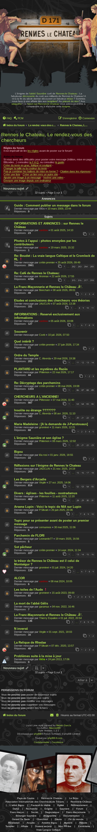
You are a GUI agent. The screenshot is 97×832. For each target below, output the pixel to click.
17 (87, 472)
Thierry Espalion (48, 618)
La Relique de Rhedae (30, 642)
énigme (66, 106)
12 (82, 362)
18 (92, 472)
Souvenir (20, 331)
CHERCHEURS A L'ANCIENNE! (36, 396)
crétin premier (47, 262)
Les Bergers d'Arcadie (30, 479)
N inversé (21, 628)
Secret (34, 812)
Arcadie (31, 822)
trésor (70, 98)
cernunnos (45, 527)
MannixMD (55, 728)
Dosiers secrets (43, 826)
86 (78, 390)
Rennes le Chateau (66, 93)
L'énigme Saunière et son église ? (39, 438)
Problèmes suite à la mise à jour (37, 656)
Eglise (60, 805)
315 (73, 280)
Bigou (18, 451)
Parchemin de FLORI (29, 535)
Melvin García (63, 725)
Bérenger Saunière (26, 815)
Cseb (42, 334)
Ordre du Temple (26, 355)
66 (92, 403)
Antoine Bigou (49, 822)
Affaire (24, 826)
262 (73, 266)
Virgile (42, 482)
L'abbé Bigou (17, 805)
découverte (29, 96)
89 (92, 390)
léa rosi (43, 454)
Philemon (44, 372)
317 (86, 280)
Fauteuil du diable (41, 805)
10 (87, 307)
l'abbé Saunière (37, 93)
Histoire (83, 822)
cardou (43, 230)
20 (78, 417)
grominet (44, 427)
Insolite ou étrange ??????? (35, 410)
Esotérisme (84, 826)
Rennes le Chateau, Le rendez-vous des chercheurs (46, 137)
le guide (59, 162)
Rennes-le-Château (81, 801)
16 (82, 472)
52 (78, 486)
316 (79, 280)
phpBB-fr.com (55, 738)
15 (78, 472)
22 (87, 417)
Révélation (14, 822)
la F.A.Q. (34, 162)
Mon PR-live (64, 826)
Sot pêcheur (23, 547)
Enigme (48, 808)
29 (82, 500)
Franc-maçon (17, 812)
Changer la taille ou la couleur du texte (25, 168)
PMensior (44, 399)
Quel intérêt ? (24, 341)
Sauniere (64, 808)
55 (92, 486)
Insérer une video (53, 177)
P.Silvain (43, 509)
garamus (44, 606)
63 (78, 403)
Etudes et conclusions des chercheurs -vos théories (52, 300)
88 (87, 390)
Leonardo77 (46, 538)
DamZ (16, 808)
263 (79, 266)
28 (78, 500)
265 (92, 266)
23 (92, 417)
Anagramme (50, 815)
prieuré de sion (71, 101)
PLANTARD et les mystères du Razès (41, 369)
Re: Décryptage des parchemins (37, 383)
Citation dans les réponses (75, 171)
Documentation (71, 815)
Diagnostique (52, 812)
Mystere (68, 822)
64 (82, 403)
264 (86, 266)
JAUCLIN (44, 303)
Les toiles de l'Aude (28, 589)
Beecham (44, 290)
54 (87, 486)
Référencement (79, 805)
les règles (33, 150)
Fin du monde (76, 819)
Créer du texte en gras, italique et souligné (28, 165)
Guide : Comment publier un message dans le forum (52, 205)
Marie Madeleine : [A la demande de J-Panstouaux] (51, 424)
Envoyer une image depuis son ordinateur (27, 180)
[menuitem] (7, 118)
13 (87, 362)
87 (82, 390)
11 (92, 307)
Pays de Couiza (25, 798)
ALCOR (19, 578)
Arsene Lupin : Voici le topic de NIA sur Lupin (47, 506)
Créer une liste (12, 174)
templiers (52, 101)
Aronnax (44, 276)
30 (87, 500)
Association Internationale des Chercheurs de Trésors (34, 801)
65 (87, 403)
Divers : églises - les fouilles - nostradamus (45, 493)
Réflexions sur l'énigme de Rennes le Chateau (47, 465)
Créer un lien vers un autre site (40, 174)
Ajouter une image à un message (22, 177)
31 (92, 500)
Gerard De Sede (21, 819)
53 (82, 486)
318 (92, 280)
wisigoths (16, 104)
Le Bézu (73, 798)
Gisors (58, 819)
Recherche (32, 808)
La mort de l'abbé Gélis (31, 603)
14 (92, 362)
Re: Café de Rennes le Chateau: (37, 273)
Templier (9, 826)
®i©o (42, 659)
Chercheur (42, 819)
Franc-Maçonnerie (76, 812)
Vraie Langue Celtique (48, 829)
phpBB (37, 734)
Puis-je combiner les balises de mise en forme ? (31, 171)
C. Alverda (45, 358)
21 (82, 417)
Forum (79, 808)
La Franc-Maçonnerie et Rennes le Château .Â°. (48, 287)
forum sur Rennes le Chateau (43, 104)
